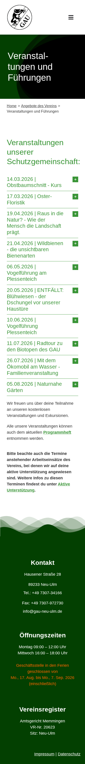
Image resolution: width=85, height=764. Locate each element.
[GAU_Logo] (19, 6)
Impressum (44, 754)
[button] (42, 182)
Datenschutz (69, 754)
